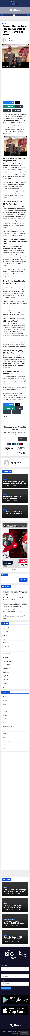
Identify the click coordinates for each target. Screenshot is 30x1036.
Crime (4, 704)
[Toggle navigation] (14, 15)
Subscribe (22, 438)
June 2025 (5, 679)
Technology (6, 741)
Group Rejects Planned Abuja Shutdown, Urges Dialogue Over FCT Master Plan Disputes (14, 616)
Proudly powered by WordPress (10, 1031)
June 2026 (5, 635)
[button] (25, 15)
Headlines (5, 719)
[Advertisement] (15, 85)
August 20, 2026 (9, 941)
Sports (4, 737)
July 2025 (5, 676)
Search (4, 575)
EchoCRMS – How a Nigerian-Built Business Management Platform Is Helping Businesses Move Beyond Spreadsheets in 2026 (15, 604)
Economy (5, 708)
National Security (7, 726)
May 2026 (5, 639)
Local (4, 722)
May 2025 (5, 683)
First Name (4, 965)
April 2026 (5, 642)
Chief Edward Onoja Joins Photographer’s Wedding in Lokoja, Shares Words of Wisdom (20, 450)
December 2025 (7, 657)
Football (5, 715)
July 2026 (5, 631)
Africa (4, 696)
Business (5, 700)
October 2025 (6, 665)
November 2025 (7, 661)
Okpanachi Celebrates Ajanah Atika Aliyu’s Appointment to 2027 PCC (14, 498)
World (4, 748)
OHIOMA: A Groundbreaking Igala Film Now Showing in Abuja (9, 449)
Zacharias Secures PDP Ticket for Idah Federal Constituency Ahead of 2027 (14, 513)
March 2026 (6, 646)
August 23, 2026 (9, 893)
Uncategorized (6, 744)
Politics (4, 730)
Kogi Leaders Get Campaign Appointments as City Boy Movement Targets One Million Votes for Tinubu (15, 592)
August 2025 (6, 672)
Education (5, 711)
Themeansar (15, 1033)
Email (2, 980)
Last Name (4, 973)
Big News (15, 10)
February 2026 (7, 650)
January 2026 (6, 653)
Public (4, 23)
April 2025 (5, 687)
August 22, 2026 (9, 925)
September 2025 (7, 668)
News (17, 925)
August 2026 (6, 628)
